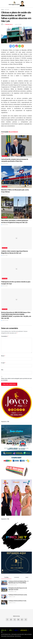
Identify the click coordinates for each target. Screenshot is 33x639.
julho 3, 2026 (4, 285)
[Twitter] (13, 46)
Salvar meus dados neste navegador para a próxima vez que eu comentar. (16, 379)
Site (2, 369)
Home (2, 9)
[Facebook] (10, 46)
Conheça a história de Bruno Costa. (17, 600)
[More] (22, 46)
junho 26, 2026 (5, 320)
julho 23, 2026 (5, 163)
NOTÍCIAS (7, 9)
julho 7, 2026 (4, 255)
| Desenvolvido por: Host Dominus (14, 636)
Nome (3, 356)
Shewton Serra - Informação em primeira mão (14, 634)
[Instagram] (16, 46)
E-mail (3, 363)
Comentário (4, 336)
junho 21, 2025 (18, 24)
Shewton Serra (9, 24)
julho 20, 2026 (5, 224)
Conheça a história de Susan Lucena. (17, 594)
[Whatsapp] (19, 46)
